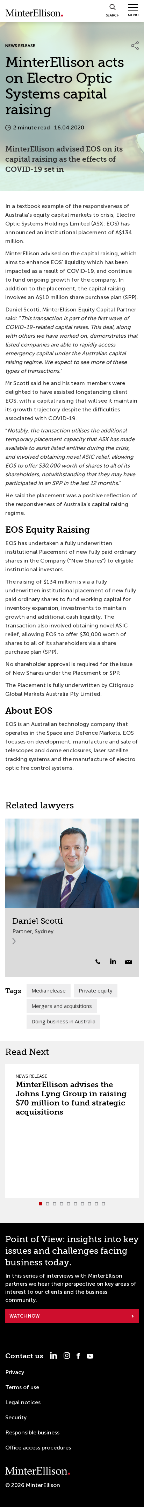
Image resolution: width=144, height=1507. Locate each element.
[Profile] (72, 863)
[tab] (40, 1203)
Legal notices (23, 1402)
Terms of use (22, 1387)
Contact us (24, 1356)
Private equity (96, 990)
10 (103, 1203)
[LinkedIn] (117, 961)
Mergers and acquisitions (61, 1005)
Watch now (24, 1316)
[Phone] (97, 961)
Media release (48, 990)
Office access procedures (38, 1447)
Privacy (14, 1372)
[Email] (128, 962)
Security (16, 1417)
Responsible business (32, 1432)
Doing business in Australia (63, 1021)
